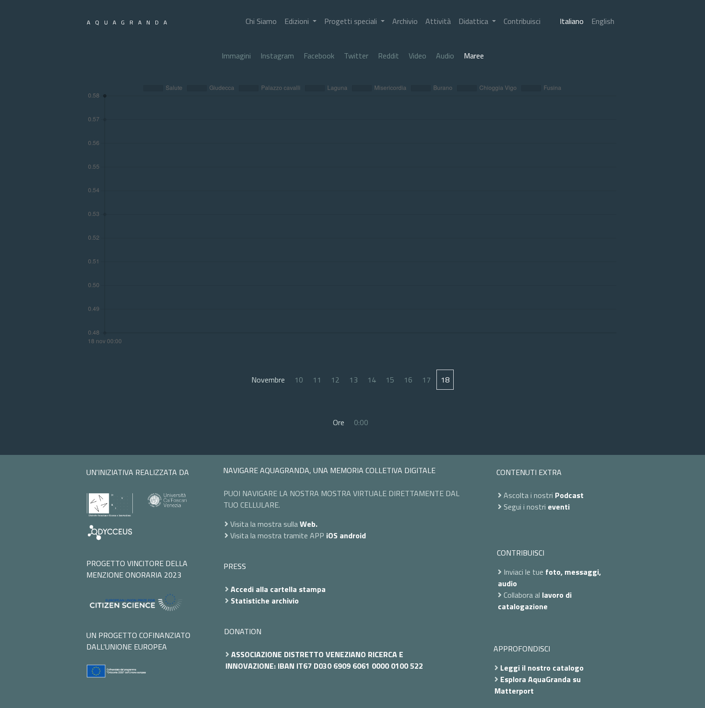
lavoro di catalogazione (535, 600)
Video (417, 55)
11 (317, 379)
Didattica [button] (474, 21)
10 (298, 379)
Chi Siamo (261, 21)
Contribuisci (522, 21)
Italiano (572, 21)
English (602, 21)
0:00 (361, 422)
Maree (474, 55)
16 (408, 379)
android (353, 535)
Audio (445, 55)
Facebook (319, 55)
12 (335, 379)
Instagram (277, 55)
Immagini (236, 55)
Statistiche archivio (265, 600)
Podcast (569, 495)
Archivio (405, 21)
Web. (308, 524)
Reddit (388, 55)
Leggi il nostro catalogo (542, 667)
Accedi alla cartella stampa (278, 589)
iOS (332, 535)
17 (426, 379)
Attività (438, 21)
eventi (559, 506)
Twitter (356, 55)
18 (445, 379)
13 (353, 379)
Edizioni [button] (297, 21)
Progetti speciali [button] (351, 21)
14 (371, 379)
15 (390, 379)
